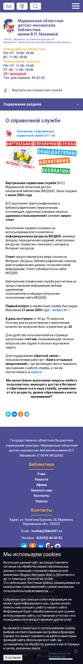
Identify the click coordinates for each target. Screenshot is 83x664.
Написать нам (41, 490)
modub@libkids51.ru (46, 531)
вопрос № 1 (61, 310)
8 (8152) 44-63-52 (49, 538)
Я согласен (13, 657)
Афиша (41, 485)
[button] (41, 104)
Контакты (41, 495)
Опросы (41, 501)
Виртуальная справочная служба (37, 90)
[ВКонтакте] (14, 414)
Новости (41, 479)
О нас (41, 474)
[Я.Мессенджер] (8, 414)
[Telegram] (26, 414)
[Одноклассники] (20, 414)
